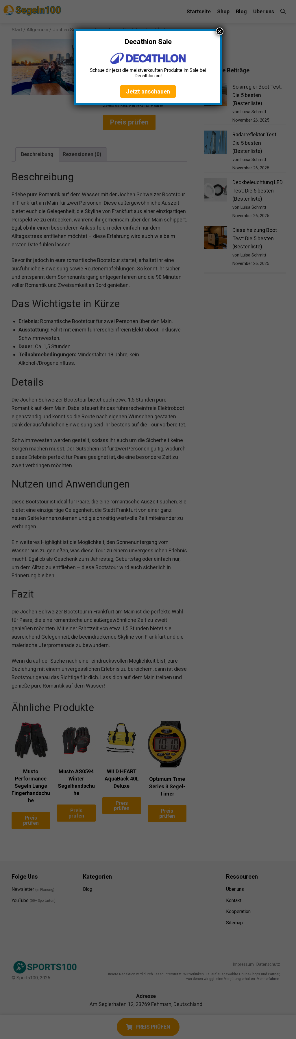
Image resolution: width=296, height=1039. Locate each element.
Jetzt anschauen (148, 91)
